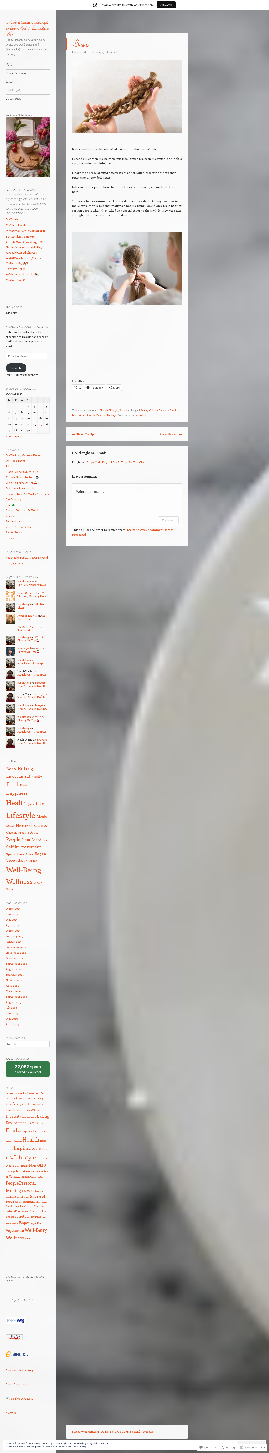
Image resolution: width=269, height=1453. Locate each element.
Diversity (164, 410)
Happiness (16, 793)
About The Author (16, 73)
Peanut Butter (37, 1176)
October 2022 (14, 958)
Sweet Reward (170, 434)
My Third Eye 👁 (16, 225)
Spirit (29, 854)
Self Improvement (23, 846)
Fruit (23, 785)
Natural (24, 825)
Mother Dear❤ (15, 280)
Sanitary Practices (34, 1206)
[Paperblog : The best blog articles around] (15, 1322)
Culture (153, 410)
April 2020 (12, 985)
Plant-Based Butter (19, 1196)
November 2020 (16, 980)
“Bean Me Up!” (84, 434)
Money (17, 1165)
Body (11, 768)
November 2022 (16, 952)
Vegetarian (15, 860)
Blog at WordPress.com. (85, 1431)
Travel (8, 1223)
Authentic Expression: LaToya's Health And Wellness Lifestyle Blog (27, 28)
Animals (9, 1093)
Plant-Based (31, 839)
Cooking (14, 1104)
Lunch (39, 1158)
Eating (25, 768)
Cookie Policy (79, 1446)
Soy (28, 1216)
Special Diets (15, 854)
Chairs (10, 516)
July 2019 (11, 1007)
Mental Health (13, 99)
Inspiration (78, 415)
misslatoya (111, 52)
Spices (43, 1216)
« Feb (9, 436)
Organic (23, 832)
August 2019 (13, 1002)
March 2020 (13, 991)
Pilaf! (9, 466)
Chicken (26, 1098)
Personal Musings (106, 415)
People (123, 410)
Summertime (14, 521)
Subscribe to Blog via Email (27, 327)
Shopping (33, 1211)
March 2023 (13, 930)
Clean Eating (36, 1098)
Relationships (12, 1206)
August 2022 (13, 969)
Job (39, 1149)
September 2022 (16, 963)
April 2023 (12, 925)
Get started (166, 4)
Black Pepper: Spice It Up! (22, 472)
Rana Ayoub (24, 648)
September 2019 (16, 996)
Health (104, 410)
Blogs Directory (16, 1384)
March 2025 (13, 908)
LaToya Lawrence (20, 1300)
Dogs (24, 1116)
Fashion (174, 410)
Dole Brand (31, 1116)
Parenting (26, 1176)
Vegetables (35, 1223)
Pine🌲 (10, 505)
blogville (11, 1412)
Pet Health (28, 1191)
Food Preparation (25, 1131)
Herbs (43, 1140)
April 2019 (12, 1024)
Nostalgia (10, 1171)
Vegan (40, 853)
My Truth (12, 219)
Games (44, 1131)
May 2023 (12, 919)
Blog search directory (19, 1370)
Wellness (19, 881)
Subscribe (16, 368)
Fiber (41, 1123)
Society (20, 1216)
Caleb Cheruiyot (27, 593)
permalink (141, 415)
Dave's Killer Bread (24, 1110)
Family (37, 776)
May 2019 (12, 1018)
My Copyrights (13, 90)
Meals (42, 816)
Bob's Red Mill (21, 1093)
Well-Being (23, 869)
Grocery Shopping (14, 1140)
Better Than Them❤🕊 (20, 236)
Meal (45, 1158)
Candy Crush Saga (14, 1098)
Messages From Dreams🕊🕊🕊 (25, 231)
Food (12, 784)
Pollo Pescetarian (22, 1201)
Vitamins (31, 860)
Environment (18, 776)
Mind (10, 826)
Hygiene (9, 1149)
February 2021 (15, 974)
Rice (45, 840)
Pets (37, 1191)
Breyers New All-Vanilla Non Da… (32, 684)
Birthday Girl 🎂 (16, 269)
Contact (9, 82)
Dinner (36, 1110)
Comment (168, 520)
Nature (24, 1165)
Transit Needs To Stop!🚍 (22, 477)
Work (28, 1238)
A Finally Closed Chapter (21, 252)
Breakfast (40, 1093)
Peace (34, 832)
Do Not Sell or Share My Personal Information (128, 1431)
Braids (10, 538)
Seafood (9, 1211)
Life (40, 803)
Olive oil (11, 832)
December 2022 (16, 947)
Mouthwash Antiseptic (20, 488)
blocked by (28, 1068)
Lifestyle (113, 410)
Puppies (44, 1201)
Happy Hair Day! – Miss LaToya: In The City (115, 462)
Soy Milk (35, 1216)
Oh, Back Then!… (27, 627)
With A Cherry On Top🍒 (21, 483)
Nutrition (23, 1171)
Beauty (144, 410)
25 (40, 424)
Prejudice (36, 1201)
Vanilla (15, 1223)
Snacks (10, 1216)
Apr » (17, 436)
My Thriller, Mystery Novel (23, 455)
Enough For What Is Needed (23, 510)
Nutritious (36, 1171)
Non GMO (41, 826)
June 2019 (12, 1013)
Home (9, 65)
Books (31, 1093)
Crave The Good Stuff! (19, 527)
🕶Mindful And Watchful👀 (22, 274)
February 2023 (15, 936)
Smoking (42, 1211)
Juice (31, 804)
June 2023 (12, 914)
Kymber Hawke (27, 615)
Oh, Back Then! (15, 461)
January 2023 (14, 941)
